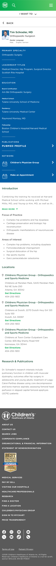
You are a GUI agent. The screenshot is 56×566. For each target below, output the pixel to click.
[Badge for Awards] (10, 462)
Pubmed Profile (14, 145)
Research (7, 496)
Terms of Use (8, 549)
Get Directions (13, 293)
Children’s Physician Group (18, 510)
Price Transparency (14, 520)
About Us (7, 424)
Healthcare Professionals (18, 491)
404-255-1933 (12, 296)
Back (9, 23)
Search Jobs (9, 434)
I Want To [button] (26, 13)
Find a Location (11, 506)
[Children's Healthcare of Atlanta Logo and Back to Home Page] (5, 3)
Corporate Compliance (15, 439)
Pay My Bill (8, 482)
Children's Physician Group (24, 162)
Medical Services (12, 477)
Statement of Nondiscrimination (21, 448)
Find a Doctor (10, 501)
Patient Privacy (26, 549)
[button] (51, 4)
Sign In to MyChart (13, 515)
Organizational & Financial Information (26, 443)
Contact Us (8, 429)
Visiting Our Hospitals (15, 487)
